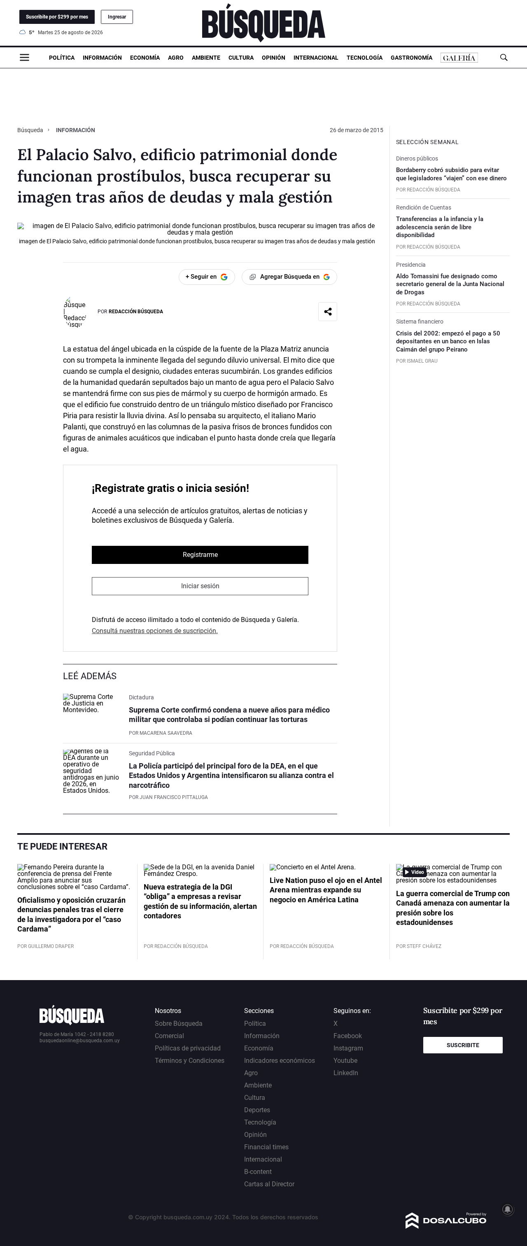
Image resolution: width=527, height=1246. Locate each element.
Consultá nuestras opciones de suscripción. (155, 631)
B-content (258, 1172)
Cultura (241, 57)
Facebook (347, 1036)
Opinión (273, 57)
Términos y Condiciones (189, 1060)
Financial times (266, 1147)
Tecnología (364, 57)
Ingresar (117, 17)
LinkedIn (345, 1073)
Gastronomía (411, 57)
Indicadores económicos (279, 1060)
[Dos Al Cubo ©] (446, 1226)
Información (102, 57)
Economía (145, 57)
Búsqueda (30, 130)
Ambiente (206, 57)
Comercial (169, 1036)
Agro (176, 57)
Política (62, 57)
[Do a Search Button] (504, 57)
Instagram (348, 1048)
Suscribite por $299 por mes (57, 17)
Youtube (345, 1060)
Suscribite (463, 1045)
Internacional (316, 57)
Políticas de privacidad (188, 1048)
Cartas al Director (269, 1184)
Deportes (257, 1110)
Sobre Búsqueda (179, 1023)
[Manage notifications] (507, 1209)
